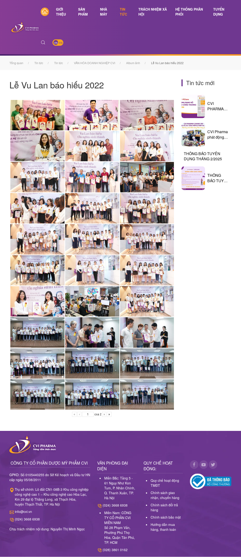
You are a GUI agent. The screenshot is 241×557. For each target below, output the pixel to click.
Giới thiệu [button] (61, 12)
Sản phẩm (83, 12)
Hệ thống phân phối (189, 12)
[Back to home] (25, 27)
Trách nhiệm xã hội (152, 12)
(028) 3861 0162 (115, 549)
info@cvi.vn (23, 511)
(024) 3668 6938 (27, 519)
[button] (43, 42)
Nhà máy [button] (103, 12)
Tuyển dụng (218, 12)
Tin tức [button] (123, 12)
